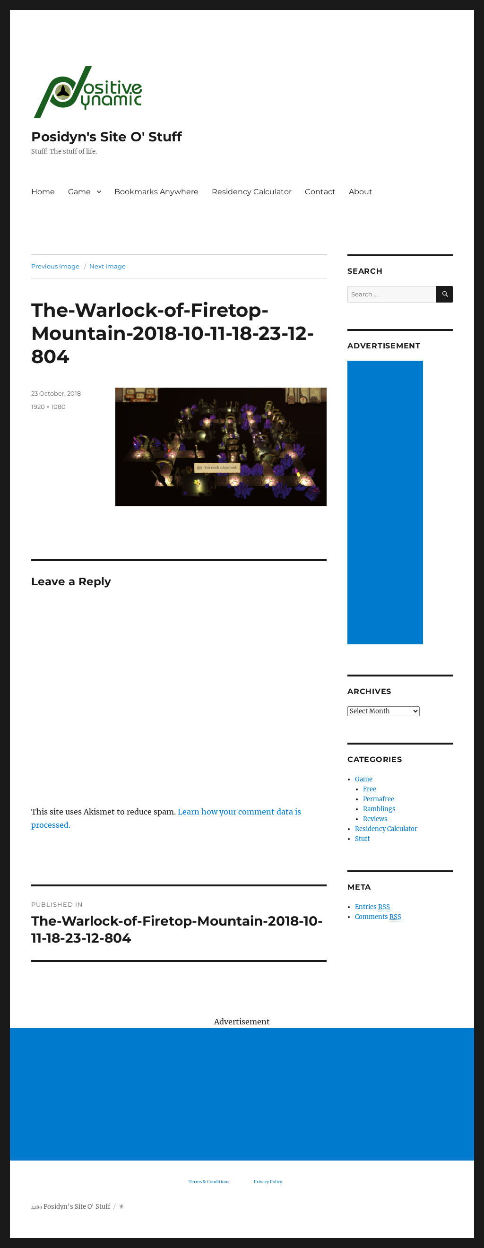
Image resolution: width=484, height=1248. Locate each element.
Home (43, 191)
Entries (372, 907)
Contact (320, 191)
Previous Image (55, 266)
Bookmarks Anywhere (156, 191)
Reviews (375, 819)
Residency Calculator (252, 191)
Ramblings (379, 809)
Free (369, 789)
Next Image (107, 266)
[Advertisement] (386, 503)
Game (79, 191)
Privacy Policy (268, 1181)
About (360, 191)
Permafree (378, 799)
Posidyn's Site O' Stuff (106, 137)
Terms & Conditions (209, 1181)
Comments (378, 917)
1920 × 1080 (48, 406)
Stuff (362, 839)
